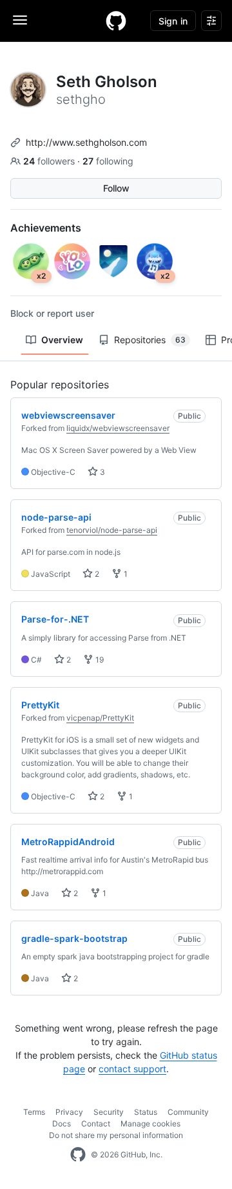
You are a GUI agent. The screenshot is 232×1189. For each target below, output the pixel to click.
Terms (34, 1112)
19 (98, 659)
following (107, 160)
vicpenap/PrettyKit (100, 718)
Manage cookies (150, 1123)
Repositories (150, 339)
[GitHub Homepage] (78, 1154)
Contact (95, 1123)
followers (50, 160)
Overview (62, 339)
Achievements (45, 227)
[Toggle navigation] (20, 20)
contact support (132, 1068)
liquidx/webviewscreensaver (117, 428)
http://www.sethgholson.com (86, 142)
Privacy (69, 1112)
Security (108, 1112)
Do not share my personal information (116, 1135)
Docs (61, 1123)
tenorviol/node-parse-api (111, 530)
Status (145, 1112)
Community (188, 1112)
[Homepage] (116, 20)
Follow (116, 188)
